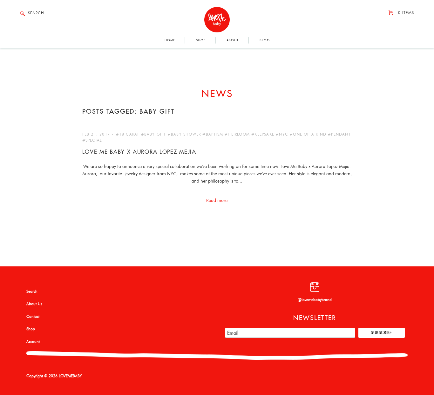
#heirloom (237, 134)
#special (92, 140)
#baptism (212, 134)
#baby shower (184, 134)
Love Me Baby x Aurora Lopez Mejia (139, 151)
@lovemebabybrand (315, 300)
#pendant (339, 134)
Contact (32, 316)
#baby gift (153, 134)
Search (31, 291)
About (233, 40)
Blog (265, 40)
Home (170, 40)
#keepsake (262, 134)
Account (33, 342)
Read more (216, 200)
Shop (201, 40)
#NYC (282, 134)
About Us (34, 304)
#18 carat (127, 134)
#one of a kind (308, 134)
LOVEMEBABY (70, 376)
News (217, 94)
